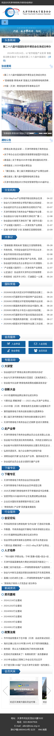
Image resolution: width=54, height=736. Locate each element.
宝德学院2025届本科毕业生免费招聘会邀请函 (25, 496)
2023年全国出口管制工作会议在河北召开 (23, 659)
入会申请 (16, 344)
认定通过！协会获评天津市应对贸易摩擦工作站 (28, 272)
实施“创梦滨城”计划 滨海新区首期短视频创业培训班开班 (28, 229)
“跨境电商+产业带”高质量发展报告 (20, 507)
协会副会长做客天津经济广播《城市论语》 (28, 221)
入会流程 (43, 344)
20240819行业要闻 (13, 622)
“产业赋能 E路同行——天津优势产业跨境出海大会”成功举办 (28, 225)
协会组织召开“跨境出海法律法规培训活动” (23, 372)
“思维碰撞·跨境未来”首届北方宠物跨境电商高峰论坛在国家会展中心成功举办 (28, 245)
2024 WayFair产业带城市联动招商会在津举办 (28, 198)
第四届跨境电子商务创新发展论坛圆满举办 (24, 411)
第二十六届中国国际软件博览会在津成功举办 (25, 75)
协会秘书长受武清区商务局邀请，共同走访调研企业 (28, 440)
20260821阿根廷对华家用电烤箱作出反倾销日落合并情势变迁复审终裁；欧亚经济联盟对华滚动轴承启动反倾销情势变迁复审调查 (28, 301)
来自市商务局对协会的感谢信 (28, 254)
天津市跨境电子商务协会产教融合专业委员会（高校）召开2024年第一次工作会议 (28, 212)
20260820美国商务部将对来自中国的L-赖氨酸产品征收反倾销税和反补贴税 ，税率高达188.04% (28, 306)
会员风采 (43, 351)
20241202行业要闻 (13, 606)
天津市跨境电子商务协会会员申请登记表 (23, 485)
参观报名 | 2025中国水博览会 (18, 165)
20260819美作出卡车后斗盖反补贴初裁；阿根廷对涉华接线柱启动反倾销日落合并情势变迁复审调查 (28, 310)
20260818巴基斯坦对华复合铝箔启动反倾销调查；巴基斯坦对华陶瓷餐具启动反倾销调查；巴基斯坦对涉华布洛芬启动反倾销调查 (28, 315)
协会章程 (15, 351)
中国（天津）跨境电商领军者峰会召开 (22, 86)
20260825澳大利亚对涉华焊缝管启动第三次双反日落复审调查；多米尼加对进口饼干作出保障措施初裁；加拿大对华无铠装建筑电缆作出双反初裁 (28, 292)
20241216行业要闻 (13, 600)
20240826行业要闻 (13, 616)
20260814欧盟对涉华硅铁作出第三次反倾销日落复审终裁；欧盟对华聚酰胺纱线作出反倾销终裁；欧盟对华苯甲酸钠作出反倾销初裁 (28, 323)
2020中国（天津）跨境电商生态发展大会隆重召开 (27, 406)
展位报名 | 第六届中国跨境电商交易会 (22, 176)
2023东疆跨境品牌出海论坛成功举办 (21, 395)
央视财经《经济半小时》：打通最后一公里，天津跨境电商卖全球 (28, 276)
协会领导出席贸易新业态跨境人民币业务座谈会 (26, 540)
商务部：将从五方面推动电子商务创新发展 (24, 649)
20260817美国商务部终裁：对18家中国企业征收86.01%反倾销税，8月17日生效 (28, 319)
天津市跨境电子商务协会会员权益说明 (21, 480)
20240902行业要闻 (13, 611)
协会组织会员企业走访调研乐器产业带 (21, 461)
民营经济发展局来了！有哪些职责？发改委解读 (26, 654)
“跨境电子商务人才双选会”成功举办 (20, 583)
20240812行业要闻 (13, 627)
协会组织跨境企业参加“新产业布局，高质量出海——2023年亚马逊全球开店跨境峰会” (28, 259)
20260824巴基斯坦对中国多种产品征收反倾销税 (28, 297)
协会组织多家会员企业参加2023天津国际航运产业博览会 (28, 263)
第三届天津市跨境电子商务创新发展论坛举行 (25, 417)
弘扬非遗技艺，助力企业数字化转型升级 (23, 451)
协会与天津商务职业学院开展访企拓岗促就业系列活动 (28, 203)
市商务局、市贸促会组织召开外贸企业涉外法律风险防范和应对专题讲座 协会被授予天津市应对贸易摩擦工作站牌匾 (28, 250)
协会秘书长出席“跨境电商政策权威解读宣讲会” (25, 383)
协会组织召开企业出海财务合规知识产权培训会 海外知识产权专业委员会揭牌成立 (28, 207)
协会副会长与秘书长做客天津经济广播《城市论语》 (28, 216)
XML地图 (42, 729)
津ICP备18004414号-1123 (22, 729)
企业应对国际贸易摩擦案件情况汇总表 (21, 501)
